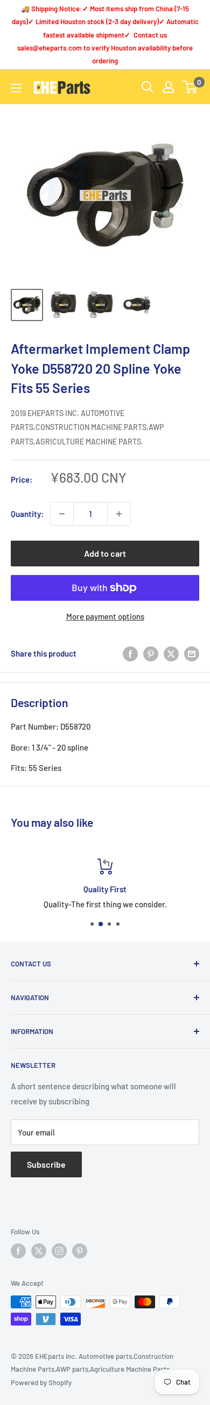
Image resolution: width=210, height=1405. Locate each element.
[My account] (168, 87)
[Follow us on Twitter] (38, 1250)
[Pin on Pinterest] (150, 653)
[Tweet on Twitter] (171, 653)
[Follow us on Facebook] (18, 1250)
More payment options (105, 616)
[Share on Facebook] (130, 653)
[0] (190, 87)
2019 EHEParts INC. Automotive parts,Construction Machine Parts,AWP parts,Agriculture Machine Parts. (87, 427)
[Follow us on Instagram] (59, 1250)
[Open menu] (16, 88)
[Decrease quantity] (62, 514)
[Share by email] (191, 653)
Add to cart (105, 553)
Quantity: (27, 514)
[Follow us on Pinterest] (79, 1250)
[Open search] (147, 87)
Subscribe (46, 1164)
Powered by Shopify (41, 1382)
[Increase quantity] (119, 514)
